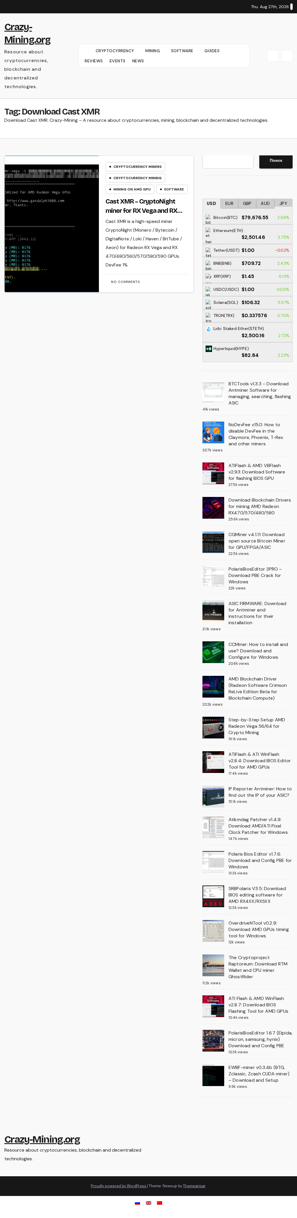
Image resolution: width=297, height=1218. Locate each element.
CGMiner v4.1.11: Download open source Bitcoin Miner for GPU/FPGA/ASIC (257, 540)
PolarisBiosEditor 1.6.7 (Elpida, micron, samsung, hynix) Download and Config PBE (260, 1039)
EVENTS (118, 60)
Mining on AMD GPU (132, 189)
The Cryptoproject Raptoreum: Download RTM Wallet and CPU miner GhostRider (258, 967)
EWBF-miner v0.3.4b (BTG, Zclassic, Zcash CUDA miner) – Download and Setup (259, 1073)
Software (174, 189)
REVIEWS (94, 60)
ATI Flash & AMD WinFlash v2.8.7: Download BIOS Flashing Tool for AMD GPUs (258, 1004)
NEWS (138, 60)
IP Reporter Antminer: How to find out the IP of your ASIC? (260, 792)
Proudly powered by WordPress (119, 1185)
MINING (153, 50)
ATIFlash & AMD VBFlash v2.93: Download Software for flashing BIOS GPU (257, 471)
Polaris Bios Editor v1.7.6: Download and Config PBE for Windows (260, 860)
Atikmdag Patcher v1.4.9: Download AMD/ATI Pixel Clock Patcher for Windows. (259, 825)
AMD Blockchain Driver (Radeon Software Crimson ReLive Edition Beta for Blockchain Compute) (258, 688)
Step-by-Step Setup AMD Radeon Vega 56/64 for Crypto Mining (257, 726)
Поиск (276, 160)
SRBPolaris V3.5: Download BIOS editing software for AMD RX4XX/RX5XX (257, 894)
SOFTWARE (183, 50)
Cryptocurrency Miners (137, 166)
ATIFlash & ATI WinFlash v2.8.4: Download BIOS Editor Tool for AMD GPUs (260, 760)
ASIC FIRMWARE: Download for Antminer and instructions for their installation (258, 613)
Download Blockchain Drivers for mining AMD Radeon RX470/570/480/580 (260, 506)
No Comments (125, 281)
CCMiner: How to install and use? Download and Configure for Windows (258, 650)
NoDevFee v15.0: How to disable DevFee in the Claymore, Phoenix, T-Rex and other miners (256, 434)
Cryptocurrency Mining (137, 178)
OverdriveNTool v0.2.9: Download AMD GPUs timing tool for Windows (259, 929)
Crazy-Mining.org (42, 1139)
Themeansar (194, 1185)
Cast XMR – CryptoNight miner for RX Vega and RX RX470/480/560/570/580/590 (147, 211)
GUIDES (212, 50)
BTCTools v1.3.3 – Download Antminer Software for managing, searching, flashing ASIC (260, 393)
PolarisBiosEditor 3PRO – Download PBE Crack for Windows (255, 575)
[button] (273, 56)
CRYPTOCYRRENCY (116, 50)
